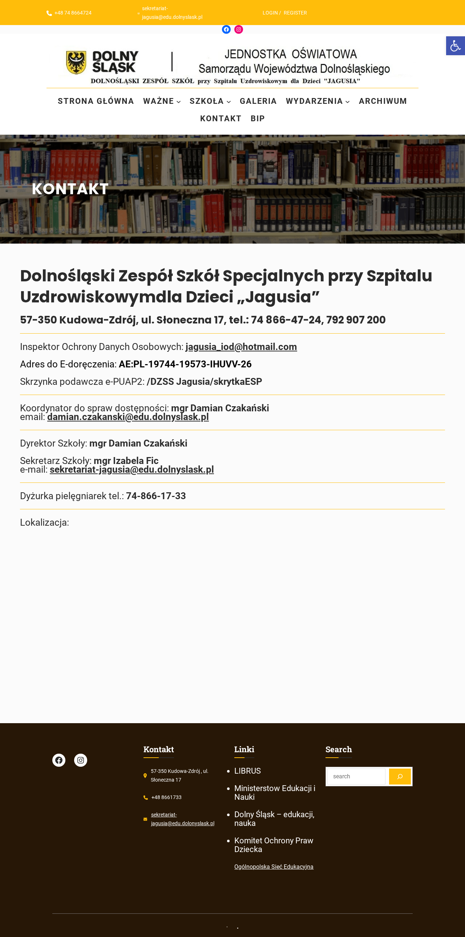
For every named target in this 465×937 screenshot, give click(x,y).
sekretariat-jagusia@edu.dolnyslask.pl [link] (132, 469)
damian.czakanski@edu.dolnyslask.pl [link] (128, 416)
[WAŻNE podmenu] (178, 101)
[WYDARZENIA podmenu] (347, 101)
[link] (455, 45)
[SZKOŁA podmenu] (228, 101)
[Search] (400, 777)
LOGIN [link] (270, 13)
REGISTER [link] (295, 13)
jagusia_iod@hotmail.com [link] (241, 346)
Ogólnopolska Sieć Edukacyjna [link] (274, 866)
